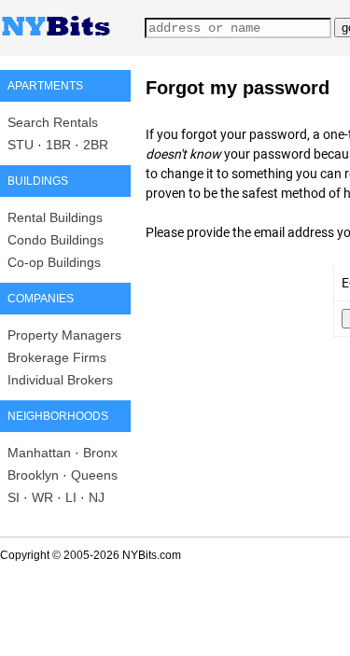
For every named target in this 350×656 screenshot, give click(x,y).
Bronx (100, 452)
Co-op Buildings (54, 262)
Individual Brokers (60, 379)
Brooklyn (33, 475)
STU (20, 144)
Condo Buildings (55, 239)
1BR (58, 144)
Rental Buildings (55, 217)
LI (71, 497)
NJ (97, 497)
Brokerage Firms (56, 357)
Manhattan (39, 452)
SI (13, 497)
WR (42, 497)
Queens (94, 475)
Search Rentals (52, 122)
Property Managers (64, 335)
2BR (95, 144)
